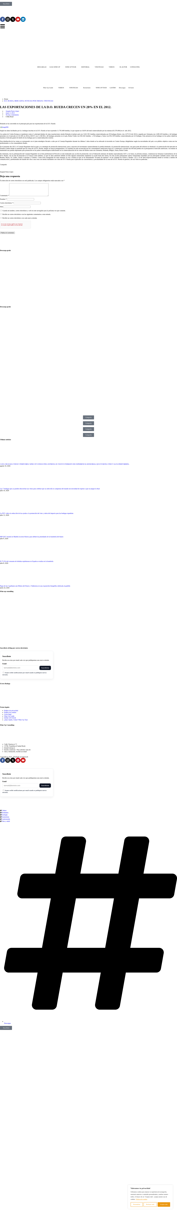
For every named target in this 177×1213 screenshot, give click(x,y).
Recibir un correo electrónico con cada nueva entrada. (19, 218)
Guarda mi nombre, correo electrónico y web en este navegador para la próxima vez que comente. (34, 211)
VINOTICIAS (99, 67)
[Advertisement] (88, 46)
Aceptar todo (164, 1204)
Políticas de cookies (141, 1199)
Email (4, 664)
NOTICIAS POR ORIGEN (34, 101)
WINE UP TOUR (70, 67)
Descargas (122, 88)
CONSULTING (135, 67)
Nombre (3, 199)
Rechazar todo (150, 1204)
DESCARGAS (41, 67)
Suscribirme (45, 668)
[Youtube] (17, 19)
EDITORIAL (85, 67)
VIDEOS (111, 67)
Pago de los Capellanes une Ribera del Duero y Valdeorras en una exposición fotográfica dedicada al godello (35, 586)
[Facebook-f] (2, 19)
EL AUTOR (123, 67)
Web (1, 207)
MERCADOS (19, 101)
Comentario (4, 195)
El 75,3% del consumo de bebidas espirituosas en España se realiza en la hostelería (26, 561)
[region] (150, 1197)
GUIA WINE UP (54, 67)
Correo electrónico (6, 203)
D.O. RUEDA (9, 101)
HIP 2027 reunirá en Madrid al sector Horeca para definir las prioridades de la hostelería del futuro (31, 537)
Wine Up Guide (48, 88)
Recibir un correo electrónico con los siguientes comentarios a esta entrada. (26, 214)
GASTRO (113, 88)
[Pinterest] (17, 760)
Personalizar (136, 1204)
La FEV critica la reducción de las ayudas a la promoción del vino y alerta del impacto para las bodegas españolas (36, 513)
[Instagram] (7, 19)
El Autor (131, 88)
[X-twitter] (12, 19)
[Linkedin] (23, 19)
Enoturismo (87, 88)
